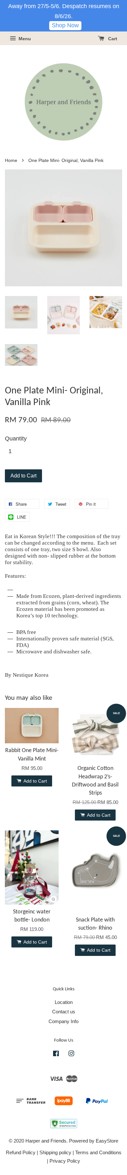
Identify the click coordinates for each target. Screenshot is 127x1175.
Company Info (63, 1021)
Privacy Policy (64, 1161)
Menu (24, 38)
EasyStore (107, 1141)
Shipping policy (55, 1152)
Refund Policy (20, 1152)
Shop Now (65, 25)
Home (11, 160)
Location (64, 1002)
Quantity (16, 438)
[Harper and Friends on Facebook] (56, 1054)
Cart (112, 38)
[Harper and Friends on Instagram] (71, 1054)
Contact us (63, 1011)
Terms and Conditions (98, 1152)
